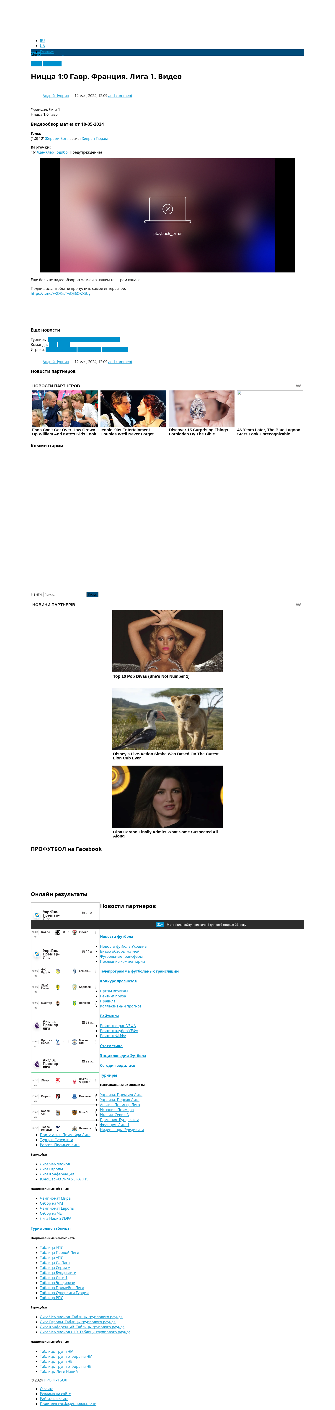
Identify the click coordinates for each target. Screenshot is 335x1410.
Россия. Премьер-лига (60, 1144)
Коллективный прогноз (121, 1006)
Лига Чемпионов (55, 1164)
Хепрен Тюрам (95, 138)
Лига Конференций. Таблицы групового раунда (82, 1326)
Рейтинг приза (113, 996)
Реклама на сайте (55, 1393)
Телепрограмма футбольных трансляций (139, 971)
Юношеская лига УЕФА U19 (64, 1179)
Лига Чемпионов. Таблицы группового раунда (81, 1316)
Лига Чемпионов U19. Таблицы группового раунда (85, 1331)
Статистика (111, 1045)
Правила (108, 1001)
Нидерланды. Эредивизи (122, 1129)
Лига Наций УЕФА (55, 1218)
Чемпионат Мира (55, 1198)
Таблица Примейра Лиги (62, 1287)
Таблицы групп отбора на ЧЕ (65, 1366)
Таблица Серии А (55, 1267)
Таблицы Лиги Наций (59, 1371)
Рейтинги (109, 1015)
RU (42, 40)
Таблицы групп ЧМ (56, 1351)
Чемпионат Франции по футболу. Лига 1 (84, 339)
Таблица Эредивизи (57, 1282)
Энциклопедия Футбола (123, 1055)
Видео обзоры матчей (119, 951)
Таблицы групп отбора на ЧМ (66, 1356)
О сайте (46, 1388)
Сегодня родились (117, 1065)
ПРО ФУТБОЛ (55, 1380)
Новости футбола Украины (123, 946)
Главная (47, 51)
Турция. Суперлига (56, 1139)
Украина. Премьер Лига (121, 1094)
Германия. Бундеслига (119, 1119)
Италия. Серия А (114, 1114)
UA (42, 45)
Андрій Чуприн (56, 95)
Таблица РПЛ (51, 1297)
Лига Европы (51, 1169)
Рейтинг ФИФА (113, 1035)
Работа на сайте (54, 1398)
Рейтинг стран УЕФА (118, 1025)
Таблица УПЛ (51, 1247)
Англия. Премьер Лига (120, 1104)
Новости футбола (116, 936)
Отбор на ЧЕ (51, 1213)
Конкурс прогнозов (118, 981)
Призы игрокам (114, 991)
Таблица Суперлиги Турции (64, 1292)
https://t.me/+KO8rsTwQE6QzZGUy (60, 293)
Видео (36, 63)
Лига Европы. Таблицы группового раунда (78, 1321)
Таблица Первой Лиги (59, 1252)
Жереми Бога (57, 138)
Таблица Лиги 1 (53, 1277)
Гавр (53, 344)
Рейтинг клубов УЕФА (119, 1030)
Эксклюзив (52, 63)
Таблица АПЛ (51, 1257)
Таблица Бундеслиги (58, 1272)
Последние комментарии (122, 961)
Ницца (64, 344)
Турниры (108, 1075)
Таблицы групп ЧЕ (56, 1361)
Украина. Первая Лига (119, 1099)
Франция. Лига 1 (114, 1124)
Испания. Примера (117, 1109)
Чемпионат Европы (57, 1208)
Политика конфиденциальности (68, 1403)
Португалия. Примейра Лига (65, 1134)
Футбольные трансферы (121, 956)
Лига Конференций (57, 1174)
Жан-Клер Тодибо (52, 152)
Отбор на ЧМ (51, 1203)
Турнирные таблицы (51, 1228)
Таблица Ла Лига (55, 1262)
